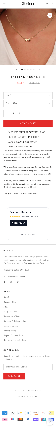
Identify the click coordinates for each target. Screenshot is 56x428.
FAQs (5, 307)
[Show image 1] (22, 69)
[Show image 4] (31, 69)
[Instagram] (11, 281)
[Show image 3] (28, 69)
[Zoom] (49, 15)
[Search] (47, 4)
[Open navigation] (4, 4)
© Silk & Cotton (28, 397)
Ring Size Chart (10, 312)
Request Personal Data (13, 336)
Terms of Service (10, 326)
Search (6, 297)
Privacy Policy (9, 331)
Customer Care (9, 302)
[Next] (39, 69)
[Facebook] (4, 281)
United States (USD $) (27, 390)
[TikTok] (18, 281)
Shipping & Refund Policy (14, 321)
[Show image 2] (25, 69)
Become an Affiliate (11, 316)
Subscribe (14, 376)
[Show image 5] (34, 69)
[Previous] (16, 69)
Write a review (18, 223)
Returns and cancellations (14, 340)
